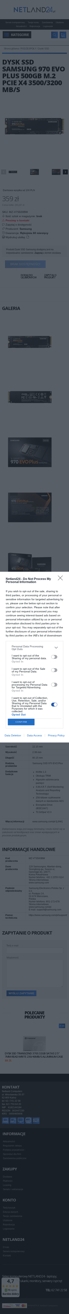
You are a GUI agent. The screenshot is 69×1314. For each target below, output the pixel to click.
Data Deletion (13, 735)
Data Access (34, 735)
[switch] (54, 657)
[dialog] (34, 657)
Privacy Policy (56, 735)
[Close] (61, 579)
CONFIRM (21, 722)
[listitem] (34, 647)
